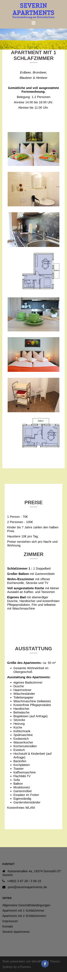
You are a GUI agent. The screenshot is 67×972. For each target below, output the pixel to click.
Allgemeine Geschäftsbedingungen (26, 905)
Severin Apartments (16, 931)
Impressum (10, 921)
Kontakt (7, 926)
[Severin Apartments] (33, 10)
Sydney (7, 967)
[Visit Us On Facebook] (45, 963)
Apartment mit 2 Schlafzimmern (24, 916)
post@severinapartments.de (27, 887)
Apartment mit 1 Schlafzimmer (23, 910)
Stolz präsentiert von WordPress (24, 961)
